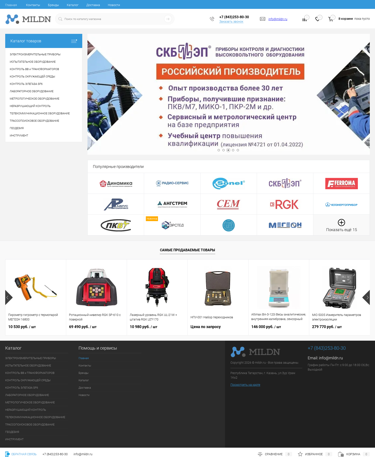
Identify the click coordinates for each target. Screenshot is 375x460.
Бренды (53, 5)
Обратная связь (24, 454)
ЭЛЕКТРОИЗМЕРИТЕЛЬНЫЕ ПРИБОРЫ (30, 358)
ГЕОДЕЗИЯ (12, 432)
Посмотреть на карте (245, 384)
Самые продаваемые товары (187, 250)
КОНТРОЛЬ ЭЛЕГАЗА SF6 (21, 387)
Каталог (73, 5)
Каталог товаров (25, 41)
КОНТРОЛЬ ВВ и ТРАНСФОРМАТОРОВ (29, 373)
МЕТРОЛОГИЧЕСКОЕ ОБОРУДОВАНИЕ (30, 402)
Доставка (93, 5)
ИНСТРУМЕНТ (14, 439)
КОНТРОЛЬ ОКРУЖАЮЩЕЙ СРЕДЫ (28, 380)
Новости (114, 5)
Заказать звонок (231, 21)
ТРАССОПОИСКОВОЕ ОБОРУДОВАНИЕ (29, 424)
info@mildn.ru (277, 19)
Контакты (33, 5)
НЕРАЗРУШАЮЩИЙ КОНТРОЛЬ (25, 409)
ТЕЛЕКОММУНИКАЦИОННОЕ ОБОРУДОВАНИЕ (35, 417)
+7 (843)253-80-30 (55, 454)
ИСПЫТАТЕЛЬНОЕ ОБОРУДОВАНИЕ (28, 365)
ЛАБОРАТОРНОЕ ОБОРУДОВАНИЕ (27, 395)
